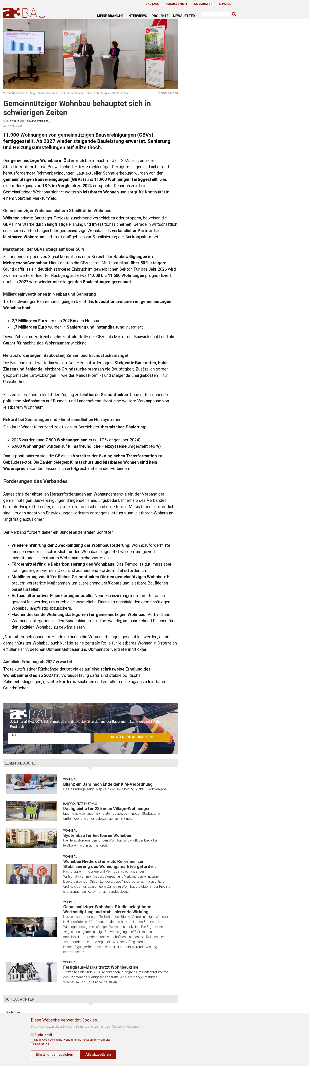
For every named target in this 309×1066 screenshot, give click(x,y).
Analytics (41, 1044)
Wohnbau (70, 779)
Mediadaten (203, 3)
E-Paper (225, 3)
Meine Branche (110, 16)
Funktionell (43, 1035)
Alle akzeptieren (98, 1054)
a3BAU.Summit (177, 3)
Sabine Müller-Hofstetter (29, 121)
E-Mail (13, 734)
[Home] (25, 13)
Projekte (160, 16)
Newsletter (184, 16)
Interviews (137, 16)
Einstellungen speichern (55, 1054)
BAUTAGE (152, 3)
